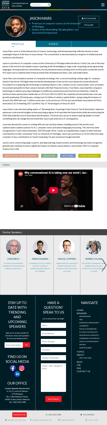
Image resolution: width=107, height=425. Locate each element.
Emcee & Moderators (88, 329)
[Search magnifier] (49, 5)
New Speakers (85, 316)
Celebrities (83, 326)
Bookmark (90, 18)
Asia (81, 319)
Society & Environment (89, 341)
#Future (68, 155)
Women (82, 345)
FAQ (79, 368)
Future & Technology (88, 332)
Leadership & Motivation (89, 338)
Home (80, 310)
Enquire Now (19, 415)
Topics (80, 351)
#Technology (89, 155)
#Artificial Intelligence (20, 155)
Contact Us (83, 371)
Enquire (88, 25)
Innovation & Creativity (89, 335)
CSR (79, 365)
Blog (79, 362)
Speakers (82, 313)
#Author (49, 155)
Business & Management (89, 323)
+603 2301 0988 (54, 415)
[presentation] (104, 265)
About (80, 355)
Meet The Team (85, 358)
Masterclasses (85, 348)
